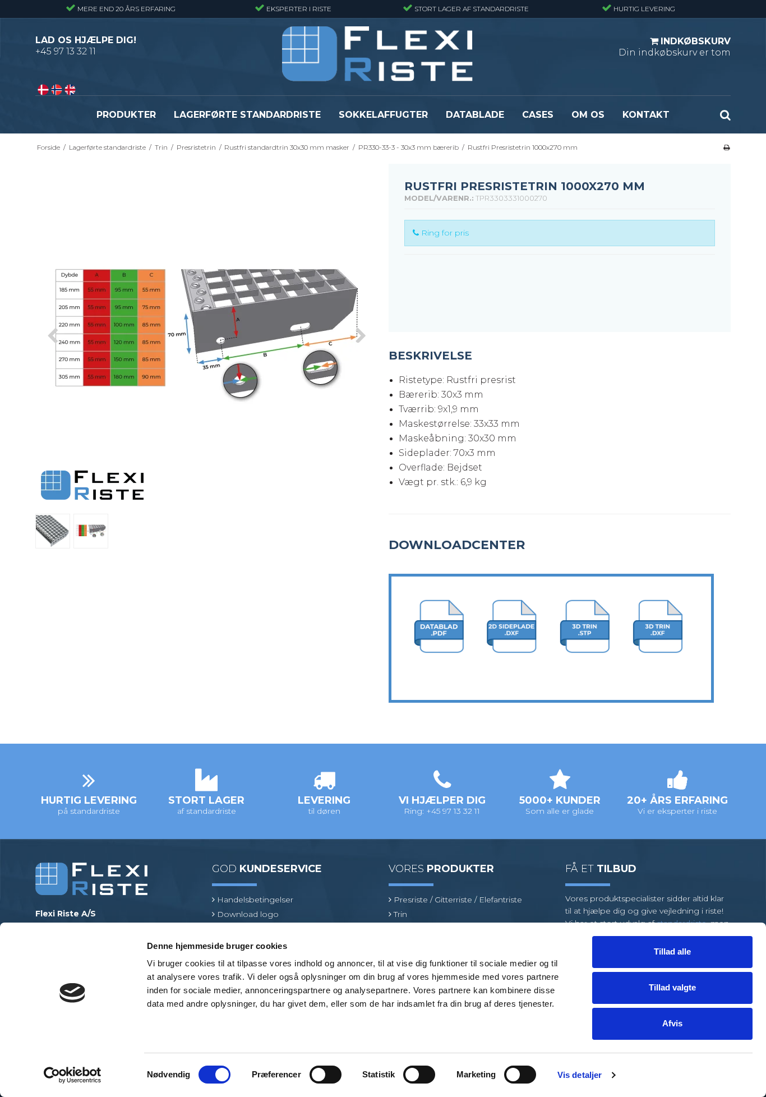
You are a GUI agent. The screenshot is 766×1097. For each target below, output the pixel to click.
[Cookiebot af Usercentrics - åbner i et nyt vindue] (73, 1075)
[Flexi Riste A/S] (377, 53)
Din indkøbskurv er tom (675, 47)
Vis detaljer (579, 1075)
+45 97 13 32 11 (65, 51)
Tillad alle (672, 951)
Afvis (672, 1023)
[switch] (326, 1075)
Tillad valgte (672, 987)
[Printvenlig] (726, 147)
